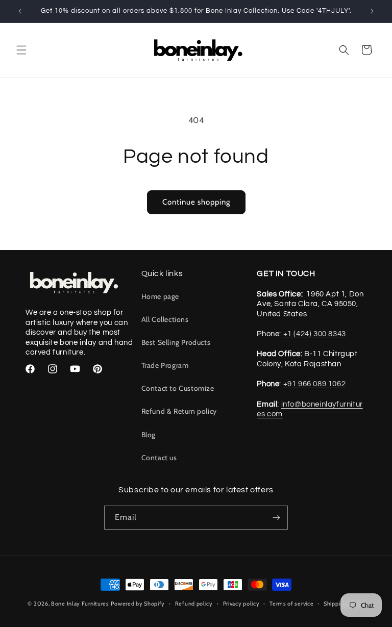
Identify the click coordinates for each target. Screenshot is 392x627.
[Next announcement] (372, 11)
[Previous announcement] (20, 11)
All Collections (165, 319)
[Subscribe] (276, 518)
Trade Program (165, 365)
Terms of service (291, 603)
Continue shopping (196, 202)
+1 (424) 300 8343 (314, 334)
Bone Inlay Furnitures (80, 603)
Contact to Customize (177, 388)
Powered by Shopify (138, 603)
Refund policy (194, 603)
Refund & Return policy (179, 411)
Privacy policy (241, 603)
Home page (160, 296)
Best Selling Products (176, 342)
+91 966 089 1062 (314, 384)
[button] (21, 50)
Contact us (159, 457)
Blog (148, 434)
